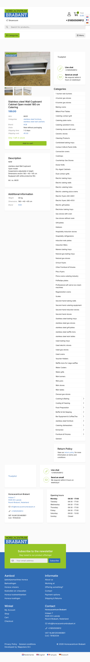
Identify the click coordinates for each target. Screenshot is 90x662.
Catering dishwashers (64, 425)
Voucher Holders (62, 359)
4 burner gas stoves (63, 98)
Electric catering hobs (64, 187)
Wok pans (59, 381)
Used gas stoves (62, 350)
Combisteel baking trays (65, 143)
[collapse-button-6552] (83, 434)
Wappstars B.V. (24, 647)
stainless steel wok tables (65, 336)
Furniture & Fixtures (63, 434)
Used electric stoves (63, 345)
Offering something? (54, 587)
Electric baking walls (63, 183)
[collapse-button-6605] (83, 412)
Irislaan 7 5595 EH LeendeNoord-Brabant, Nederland (18, 499)
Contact (48, 591)
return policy (69, 452)
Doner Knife (60, 165)
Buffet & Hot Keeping (64, 412)
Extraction (59, 430)
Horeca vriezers (12, 587)
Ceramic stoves (62, 134)
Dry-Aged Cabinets (63, 169)
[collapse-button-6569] (83, 416)
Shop (7, 613)
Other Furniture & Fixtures (65, 267)
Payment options (52, 594)
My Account (10, 610)
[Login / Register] (69, 14)
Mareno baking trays (63, 249)
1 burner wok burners (64, 94)
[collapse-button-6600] (83, 430)
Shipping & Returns (53, 598)
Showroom (13, 20)
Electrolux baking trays (64, 209)
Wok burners (60, 376)
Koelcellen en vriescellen (15, 591)
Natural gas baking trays (65, 254)
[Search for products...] (7, 27)
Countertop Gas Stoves (64, 160)
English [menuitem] (41, 654)
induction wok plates (63, 240)
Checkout (9, 621)
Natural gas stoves (63, 258)
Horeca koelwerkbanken (15, 594)
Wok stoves (60, 385)
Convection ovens (62, 151)
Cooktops (59, 156)
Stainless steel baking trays (66, 319)
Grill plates (60, 223)
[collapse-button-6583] (83, 403)
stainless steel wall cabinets (34, 122)
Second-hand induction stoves (67, 310)
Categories (13, 35)
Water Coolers (61, 367)
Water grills (60, 372)
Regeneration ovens (63, 292)
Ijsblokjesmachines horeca (16, 579)
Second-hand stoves (64, 314)
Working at (50, 583)
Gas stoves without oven (65, 218)
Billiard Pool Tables (63, 111)
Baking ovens (61, 107)
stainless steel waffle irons (66, 332)
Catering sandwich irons (65, 125)
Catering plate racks (63, 120)
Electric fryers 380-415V (65, 200)
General (59, 439)
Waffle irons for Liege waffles (67, 363)
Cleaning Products (63, 138)
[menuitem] (87, 16)
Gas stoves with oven (64, 214)
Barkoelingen (10, 583)
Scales (58, 296)
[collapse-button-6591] (83, 425)
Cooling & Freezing (63, 403)
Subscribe (54, 560)
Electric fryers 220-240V (65, 196)
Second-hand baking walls (66, 301)
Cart (7, 617)
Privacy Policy (11, 644)
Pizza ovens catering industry (67, 276)
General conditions (27, 644)
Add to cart (28, 143)
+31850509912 (75, 20)
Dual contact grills (62, 174)
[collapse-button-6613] (83, 421)
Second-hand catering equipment (69, 305)
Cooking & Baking (62, 399)
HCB (25, 125)
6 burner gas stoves (63, 103)
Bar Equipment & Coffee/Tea (66, 416)
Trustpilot (62, 57)
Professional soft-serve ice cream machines (68, 286)
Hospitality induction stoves (66, 232)
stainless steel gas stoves (65, 323)
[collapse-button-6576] (83, 407)
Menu (81, 35)
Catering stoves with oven (66, 129)
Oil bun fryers (61, 263)
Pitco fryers (60, 272)
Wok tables (60, 390)
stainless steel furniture (32, 119)
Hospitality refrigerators (65, 236)
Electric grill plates (63, 205)
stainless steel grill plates (65, 327)
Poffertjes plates (62, 280)
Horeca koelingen (12, 598)
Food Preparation (62, 408)
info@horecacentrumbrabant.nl (23, 507)
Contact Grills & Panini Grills (66, 147)
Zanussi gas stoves (63, 394)
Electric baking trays (63, 178)
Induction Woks (61, 245)
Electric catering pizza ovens (67, 191)
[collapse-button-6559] (83, 398)
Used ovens (60, 354)
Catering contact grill (64, 116)
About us (49, 579)
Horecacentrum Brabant (74, 644)
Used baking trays (63, 341)
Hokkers (59, 227)
